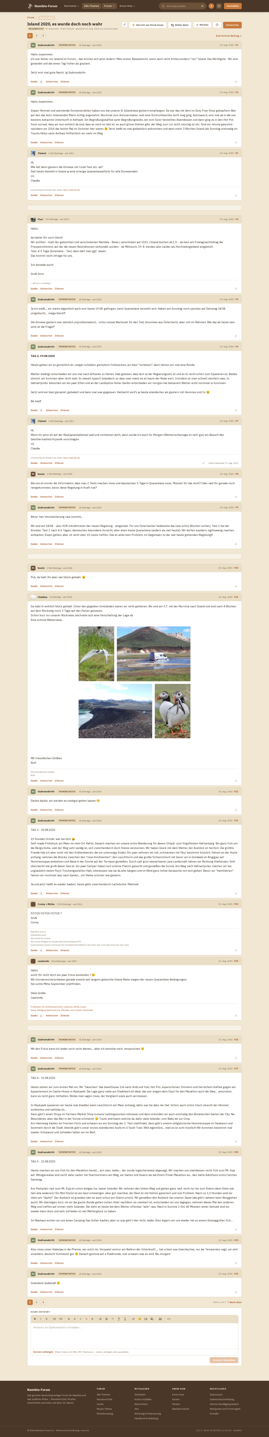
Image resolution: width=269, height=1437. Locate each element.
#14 (236, 903)
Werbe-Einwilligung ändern (224, 1404)
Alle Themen (91, 6)
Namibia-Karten (180, 1408)
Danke (34, 81)
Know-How (126, 6)
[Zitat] (113, 1319)
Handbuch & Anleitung (146, 1418)
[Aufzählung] (100, 1319)
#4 (236, 219)
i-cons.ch (84, 1430)
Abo (136, 1408)
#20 (236, 1273)
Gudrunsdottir (46, 45)
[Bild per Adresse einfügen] (152, 1319)
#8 (236, 473)
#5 (236, 299)
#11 (236, 596)
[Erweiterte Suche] (202, 6)
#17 (236, 1068)
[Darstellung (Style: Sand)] (219, 6)
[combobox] (182, 6)
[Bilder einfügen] (160, 1319)
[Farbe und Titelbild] (217, 25)
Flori (40, 219)
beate (41, 474)
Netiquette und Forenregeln (225, 1408)
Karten (176, 1399)
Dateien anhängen (43, 1352)
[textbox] (134, 1336)
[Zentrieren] (106, 1319)
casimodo (43, 961)
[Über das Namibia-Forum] (30, 6)
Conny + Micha (46, 904)
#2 (236, 92)
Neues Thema (104, 1408)
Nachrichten (141, 1404)
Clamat (42, 153)
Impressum (216, 1394)
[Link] (133, 1319)
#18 (236, 1151)
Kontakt (214, 1413)
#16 (236, 1039)
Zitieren (64, 81)
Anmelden (233, 6)
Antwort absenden (224, 1360)
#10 (236, 567)
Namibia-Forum (46, 6)
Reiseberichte (104, 1399)
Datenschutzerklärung (222, 1399)
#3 (236, 153)
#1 (236, 44)
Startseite (70, 6)
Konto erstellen (143, 1399)
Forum (108, 6)
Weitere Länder (47, 18)
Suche (100, 1404)
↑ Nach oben (234, 1302)
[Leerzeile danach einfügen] (125, 1319)
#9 (236, 507)
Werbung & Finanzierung (147, 1413)
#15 (236, 960)
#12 (236, 791)
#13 (236, 820)
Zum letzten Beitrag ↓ (229, 35)
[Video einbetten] (146, 1319)
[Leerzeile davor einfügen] (119, 1319)
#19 (236, 1240)
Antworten (232, 25)
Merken (202, 25)
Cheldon (42, 597)
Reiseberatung (105, 1413)
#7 (236, 420)
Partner (176, 1404)
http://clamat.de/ (71, 190)
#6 (236, 346)
